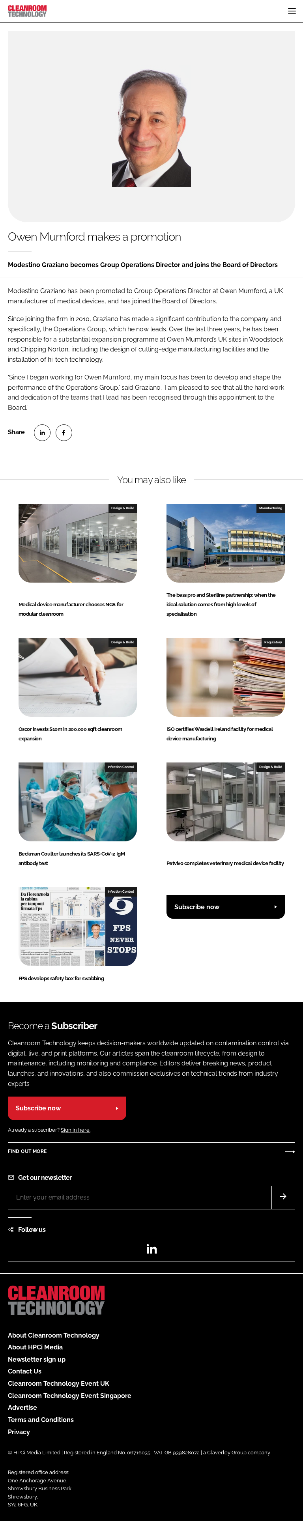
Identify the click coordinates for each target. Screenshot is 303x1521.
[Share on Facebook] (64, 432)
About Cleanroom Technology (53, 1335)
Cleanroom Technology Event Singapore (69, 1396)
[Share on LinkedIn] (42, 432)
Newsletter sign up (36, 1359)
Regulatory (273, 642)
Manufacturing (270, 508)
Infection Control (121, 767)
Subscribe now (196, 907)
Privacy (19, 1432)
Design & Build (122, 508)
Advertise (22, 1407)
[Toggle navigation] (292, 11)
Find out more (27, 1151)
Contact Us (24, 1371)
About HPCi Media (35, 1347)
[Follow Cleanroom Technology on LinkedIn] (151, 1251)
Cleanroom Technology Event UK (58, 1383)
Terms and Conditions (41, 1420)
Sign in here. (75, 1130)
